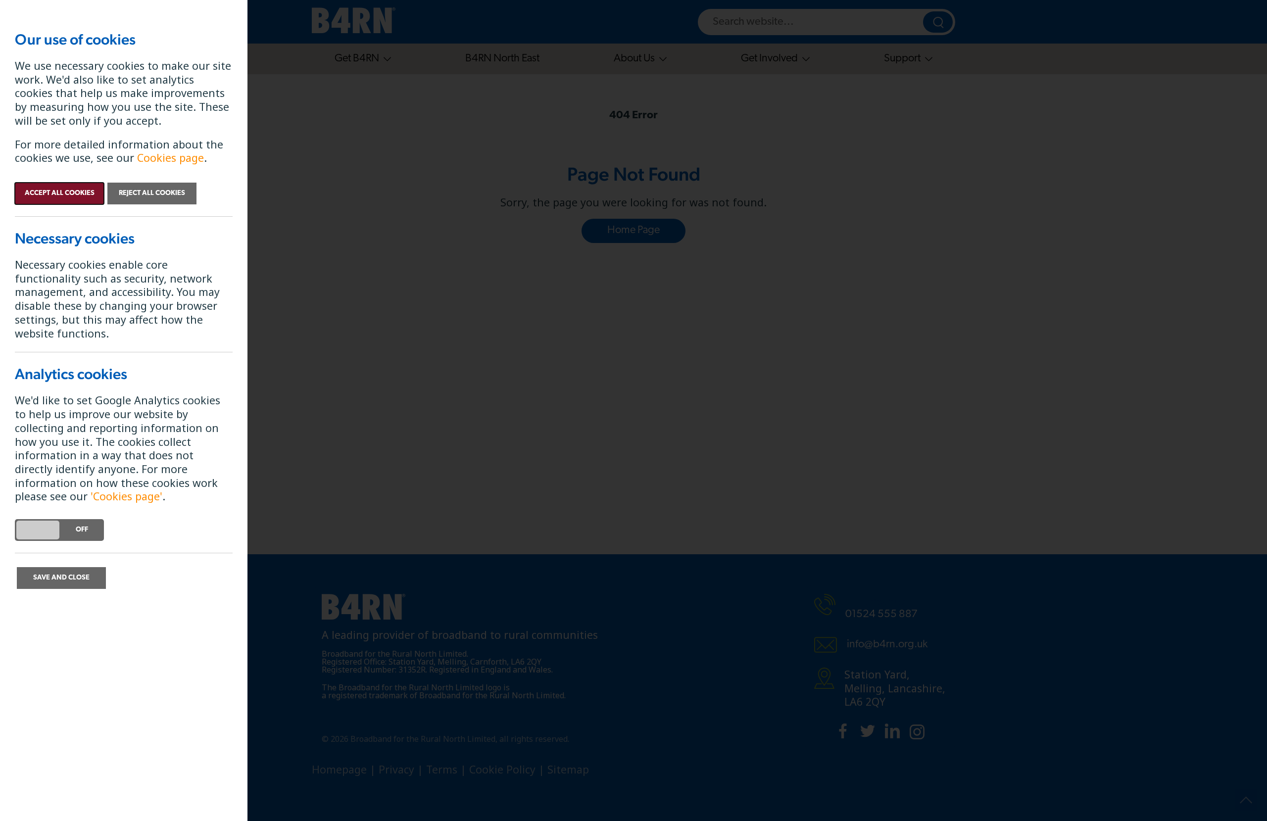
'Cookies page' (126, 496)
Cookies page (170, 157)
